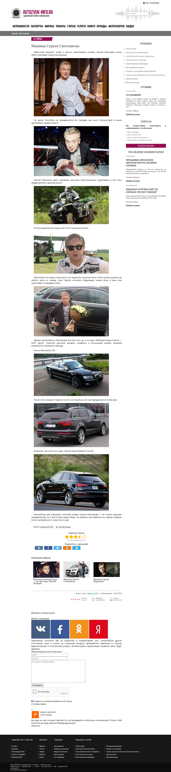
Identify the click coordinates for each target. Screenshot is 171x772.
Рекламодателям (18, 752)
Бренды (102, 26)
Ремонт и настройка (113, 749)
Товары (60, 26)
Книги (91, 26)
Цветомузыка (132, 79)
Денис (137, 111)
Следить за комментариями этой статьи (52, 701)
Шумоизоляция (132, 82)
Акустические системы (84, 754)
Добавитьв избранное (100, 599)
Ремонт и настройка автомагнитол (141, 71)
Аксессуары (131, 49)
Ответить (35, 725)
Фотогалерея (116, 26)
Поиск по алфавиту (19, 754)
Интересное (24, 33)
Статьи (71, 26)
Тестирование (59, 757)
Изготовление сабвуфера (137, 64)
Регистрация (154, 3)
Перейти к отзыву (133, 114)
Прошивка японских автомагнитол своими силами (141, 163)
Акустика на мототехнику (137, 52)
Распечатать (64, 526)
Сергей (137, 177)
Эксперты (37, 26)
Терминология (17, 757)
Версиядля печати (117, 599)
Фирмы (49, 26)
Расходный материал (114, 746)
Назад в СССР (46, 526)
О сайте (14, 746)
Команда (15, 749)
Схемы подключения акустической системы (122, 752)
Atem (136, 202)
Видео (130, 26)
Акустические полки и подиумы (140, 56)
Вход (147, 3)
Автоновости (21, 26)
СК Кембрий (133, 95)
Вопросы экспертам (61, 749)
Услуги (81, 26)
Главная (15, 33)
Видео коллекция (60, 752)
